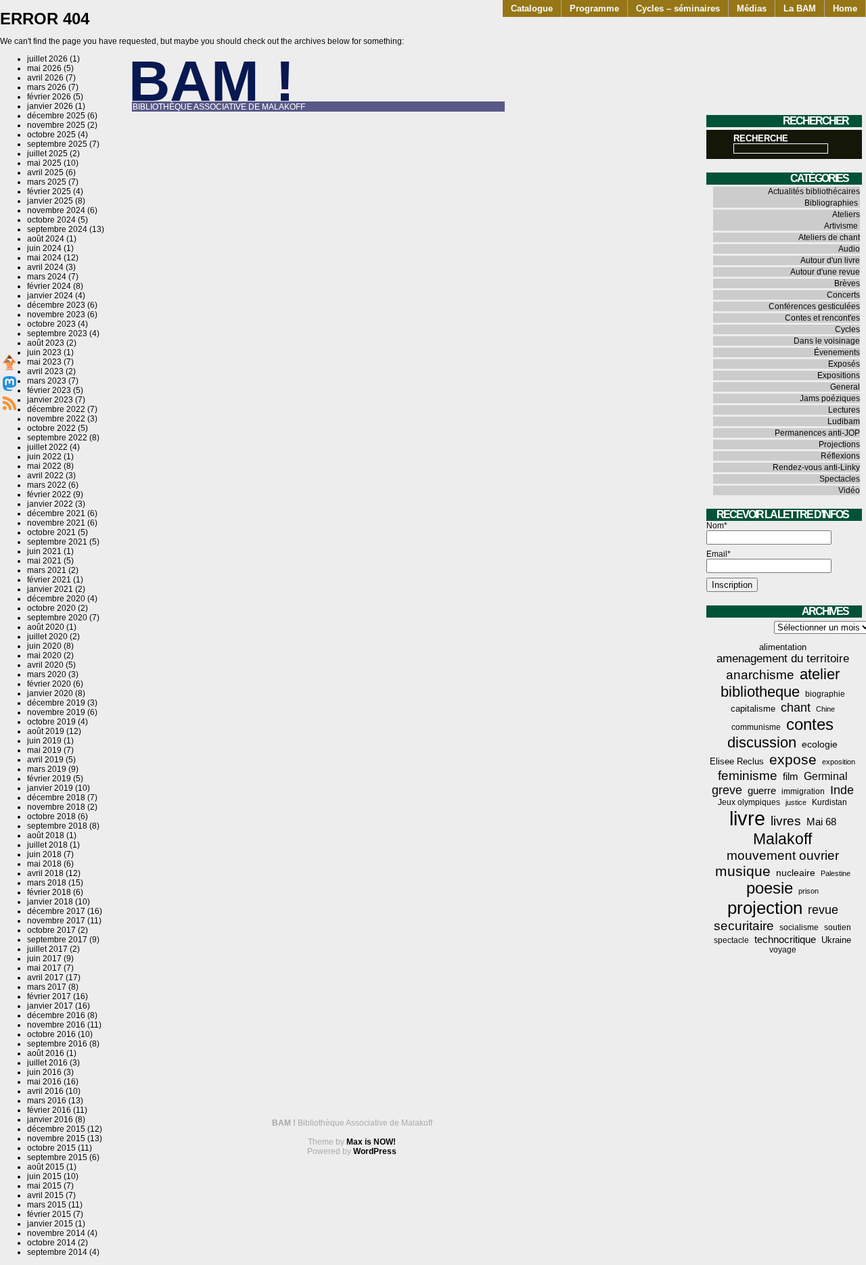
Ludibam (843, 421)
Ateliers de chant (829, 237)
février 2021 (49, 579)
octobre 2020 (51, 608)
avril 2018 (45, 873)
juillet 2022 (47, 447)
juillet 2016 (47, 1062)
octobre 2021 (51, 532)
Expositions (838, 375)
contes (810, 724)
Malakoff (782, 839)
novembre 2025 (56, 125)
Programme (594, 8)
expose (793, 760)
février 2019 (49, 778)
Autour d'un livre (830, 260)
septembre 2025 (57, 144)
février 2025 (49, 191)
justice (795, 802)
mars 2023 (46, 381)
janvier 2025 (50, 201)
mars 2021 (46, 570)
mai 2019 (44, 750)
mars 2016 (46, 1100)
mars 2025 (46, 182)
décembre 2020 (56, 598)
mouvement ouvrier (783, 855)
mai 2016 (44, 1081)
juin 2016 (44, 1072)
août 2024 (45, 239)
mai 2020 (44, 655)
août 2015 (45, 1167)
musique (743, 871)
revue (823, 910)
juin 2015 (44, 1176)
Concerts (843, 295)
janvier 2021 (50, 589)
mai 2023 (44, 362)
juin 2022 (44, 456)
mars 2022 (46, 485)
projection (764, 908)
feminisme (747, 775)
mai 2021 (44, 561)
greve (727, 790)
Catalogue (532, 8)
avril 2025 (45, 172)
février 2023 (49, 390)
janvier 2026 (50, 106)
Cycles (847, 329)
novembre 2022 (56, 418)
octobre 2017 (51, 930)
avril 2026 (45, 78)
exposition (838, 762)
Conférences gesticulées (814, 306)
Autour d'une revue (825, 272)
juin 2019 (44, 740)
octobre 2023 (51, 324)
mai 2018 (44, 864)
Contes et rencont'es (822, 318)
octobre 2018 (51, 816)
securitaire (744, 926)
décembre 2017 (56, 911)
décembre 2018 (56, 797)
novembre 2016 (56, 1025)
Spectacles (839, 479)
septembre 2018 (57, 826)
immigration (803, 791)
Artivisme (841, 226)
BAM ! (211, 81)
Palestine (835, 873)
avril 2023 (45, 371)
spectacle (731, 940)
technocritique (785, 939)
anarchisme (760, 675)
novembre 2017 (56, 920)
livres (786, 821)
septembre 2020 (57, 617)
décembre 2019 (56, 703)
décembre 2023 (56, 305)
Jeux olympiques (749, 802)
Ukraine (836, 940)
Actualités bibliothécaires (814, 191)
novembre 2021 (56, 523)
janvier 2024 (50, 295)
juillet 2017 (47, 949)
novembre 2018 (56, 807)
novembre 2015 (56, 1138)
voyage (782, 949)
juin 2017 (44, 958)
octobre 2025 (51, 134)
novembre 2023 (56, 314)
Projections (839, 444)
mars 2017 (46, 987)
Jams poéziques (830, 398)
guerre (762, 790)
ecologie (820, 744)
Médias (752, 8)
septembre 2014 (57, 1252)
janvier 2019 (50, 788)
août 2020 (45, 627)
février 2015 (49, 1214)
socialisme (799, 927)
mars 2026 (46, 87)
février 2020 (49, 684)
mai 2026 (44, 68)
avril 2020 (45, 665)
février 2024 (49, 286)
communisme (756, 727)
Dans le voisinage (827, 341)
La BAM (799, 8)
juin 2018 (44, 854)
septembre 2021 (57, 542)
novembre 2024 (56, 210)
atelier (820, 674)
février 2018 (49, 892)
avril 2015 (45, 1195)
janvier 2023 (50, 400)
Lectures (844, 410)
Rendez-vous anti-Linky (816, 467)
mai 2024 (44, 257)
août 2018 (45, 835)
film (790, 776)
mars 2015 (46, 1205)
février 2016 (49, 1110)
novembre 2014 (56, 1233)
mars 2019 (46, 769)
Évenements (837, 352)
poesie (769, 888)
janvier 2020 (50, 693)
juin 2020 (44, 646)
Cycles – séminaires (678, 8)
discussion (761, 742)
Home (845, 8)
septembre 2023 (57, 333)
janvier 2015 (50, 1223)
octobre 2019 (51, 722)
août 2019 (45, 731)
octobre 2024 (51, 220)
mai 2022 (44, 466)
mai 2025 (44, 163)
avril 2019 (45, 759)
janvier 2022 (50, 504)
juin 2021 (44, 551)
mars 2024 (46, 276)
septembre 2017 (57, 939)
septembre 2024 (57, 229)
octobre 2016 (51, 1034)
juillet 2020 (47, 636)
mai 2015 (44, 1186)
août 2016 (45, 1053)
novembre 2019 (56, 712)
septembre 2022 (57, 437)
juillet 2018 (47, 845)
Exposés (844, 364)
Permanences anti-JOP (817, 433)
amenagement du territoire (782, 658)
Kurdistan (829, 802)
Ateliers (846, 214)
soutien (837, 927)
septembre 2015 (57, 1157)
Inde (842, 790)
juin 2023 (44, 352)
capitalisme (753, 709)
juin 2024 (44, 248)
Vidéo (849, 490)
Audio (849, 249)
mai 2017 (44, 968)
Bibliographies (831, 203)
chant (796, 707)
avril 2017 (45, 977)
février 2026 (49, 96)
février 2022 (49, 494)
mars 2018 (46, 883)
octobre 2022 (51, 428)
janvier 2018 (50, 901)
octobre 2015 (51, 1148)
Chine (825, 709)
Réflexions (840, 456)
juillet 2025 (47, 153)
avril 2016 (45, 1091)
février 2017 (49, 996)
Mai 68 (821, 821)
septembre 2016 (57, 1044)
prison (808, 891)
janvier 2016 (50, 1119)
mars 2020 (46, 674)
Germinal (826, 776)
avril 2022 (45, 475)
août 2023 (45, 343)
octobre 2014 (51, 1242)
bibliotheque (760, 691)
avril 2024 (45, 267)
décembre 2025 (56, 115)
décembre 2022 (56, 409)
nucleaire (795, 872)
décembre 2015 (56, 1129)
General (845, 387)
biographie (825, 694)
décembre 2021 (56, 513)
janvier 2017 (50, 1006)
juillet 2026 (47, 59)
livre (747, 818)
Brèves (847, 283)
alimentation (782, 647)
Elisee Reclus (737, 761)
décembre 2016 (56, 1015)
